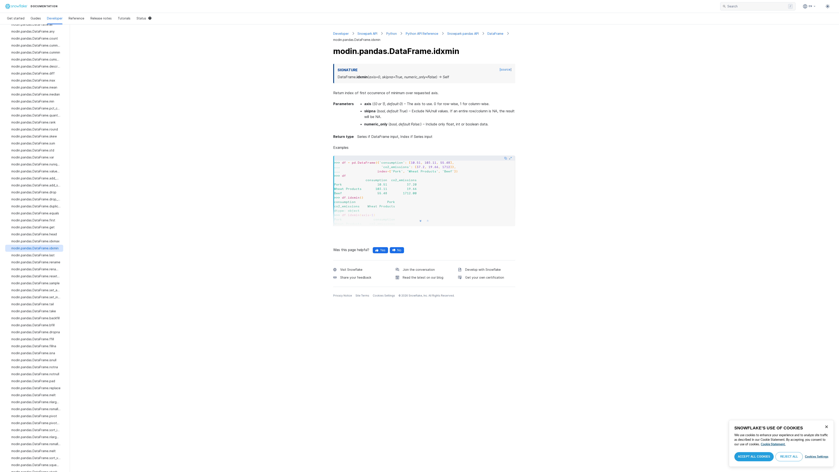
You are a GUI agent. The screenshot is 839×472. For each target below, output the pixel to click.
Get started (15, 18)
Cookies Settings (816, 456)
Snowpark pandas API (463, 33)
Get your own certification (484, 277)
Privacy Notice (342, 295)
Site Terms (362, 295)
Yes (382, 250)
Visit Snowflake (351, 269)
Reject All (789, 456)
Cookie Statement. (773, 444)
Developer (54, 18)
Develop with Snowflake (483, 269)
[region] (781, 443)
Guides (36, 18)
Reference (76, 18)
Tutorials (124, 18)
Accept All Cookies (754, 456)
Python (391, 33)
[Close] (826, 427)
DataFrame (495, 33)
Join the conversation (419, 269)
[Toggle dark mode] (827, 6)
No (399, 250)
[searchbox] (756, 6)
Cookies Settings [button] (384, 295)
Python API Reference (422, 33)
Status (141, 18)
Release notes (101, 18)
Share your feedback (355, 277)
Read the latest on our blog (423, 277)
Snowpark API (367, 33)
